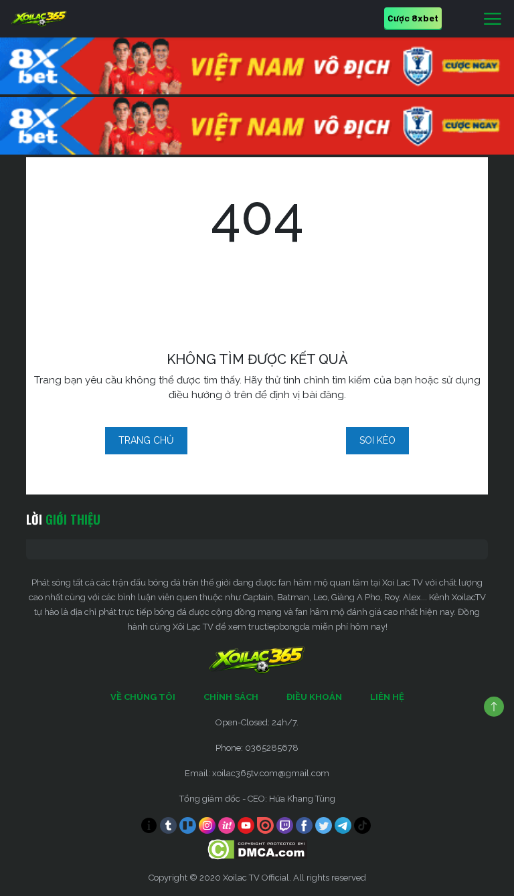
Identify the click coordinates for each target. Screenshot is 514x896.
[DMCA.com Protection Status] (257, 849)
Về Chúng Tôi (142, 697)
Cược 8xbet (413, 17)
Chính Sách (230, 697)
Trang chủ (146, 440)
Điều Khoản (314, 697)
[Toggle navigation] (492, 19)
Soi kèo (377, 440)
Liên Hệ (387, 697)
